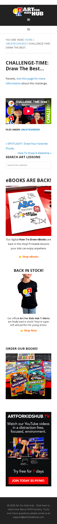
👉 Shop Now (28, 330)
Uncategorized (30, 129)
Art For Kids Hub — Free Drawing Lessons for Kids (28, 11)
